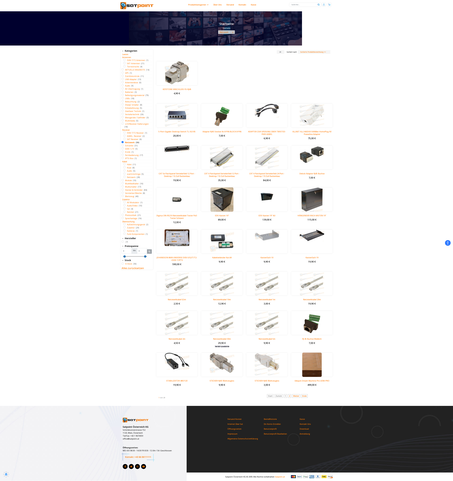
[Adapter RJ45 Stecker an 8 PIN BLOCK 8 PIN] (222, 115)
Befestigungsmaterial (135, 95)
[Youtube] (143, 466)
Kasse (253, 4)
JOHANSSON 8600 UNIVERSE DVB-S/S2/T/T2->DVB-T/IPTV (177, 258)
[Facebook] (125, 466)
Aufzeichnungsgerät (136, 224)
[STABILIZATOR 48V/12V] (177, 361)
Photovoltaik (131, 215)
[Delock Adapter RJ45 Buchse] (312, 154)
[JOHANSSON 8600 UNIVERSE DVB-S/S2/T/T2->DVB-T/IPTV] (177, 237)
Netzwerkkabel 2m (177, 339)
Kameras (131, 231)
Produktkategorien (197, 4)
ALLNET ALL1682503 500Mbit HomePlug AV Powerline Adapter (311, 132)
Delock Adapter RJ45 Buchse (312, 173)
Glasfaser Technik (133, 111)
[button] (6, 475)
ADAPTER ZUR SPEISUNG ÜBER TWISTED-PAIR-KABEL (267, 132)
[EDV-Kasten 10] (221, 199)
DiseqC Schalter (132, 105)
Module (128, 180)
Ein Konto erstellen (272, 424)
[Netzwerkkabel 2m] (177, 322)
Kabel (124, 161)
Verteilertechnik (132, 114)
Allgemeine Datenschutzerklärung (242, 438)
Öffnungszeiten (234, 429)
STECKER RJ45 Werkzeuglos (222, 380)
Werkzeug (130, 196)
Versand (230, 4)
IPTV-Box (129, 158)
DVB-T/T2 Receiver (135, 133)
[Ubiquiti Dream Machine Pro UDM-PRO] (312, 364)
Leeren (125, 54)
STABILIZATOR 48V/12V (177, 380)
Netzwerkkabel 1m (267, 299)
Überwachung (128, 221)
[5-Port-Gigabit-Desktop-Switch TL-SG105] (177, 115)
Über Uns (217, 4)
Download (304, 429)
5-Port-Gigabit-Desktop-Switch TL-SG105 (176, 131)
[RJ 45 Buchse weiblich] (312, 322)
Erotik (128, 152)
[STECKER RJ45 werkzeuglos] (267, 363)
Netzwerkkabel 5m (267, 339)
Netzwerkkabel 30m (222, 339)
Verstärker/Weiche (133, 193)
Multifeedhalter (132, 183)
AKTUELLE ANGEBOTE (135, 70)
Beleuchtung (131, 101)
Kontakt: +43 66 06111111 (138, 457)
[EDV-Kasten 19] (267, 196)
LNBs (127, 98)
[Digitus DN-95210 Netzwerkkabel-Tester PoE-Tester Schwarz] (177, 199)
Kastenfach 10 (266, 257)
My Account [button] (324, 4)
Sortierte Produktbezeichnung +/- (313, 52)
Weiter (296, 396)
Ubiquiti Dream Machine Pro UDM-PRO (312, 380)
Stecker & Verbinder (134, 190)
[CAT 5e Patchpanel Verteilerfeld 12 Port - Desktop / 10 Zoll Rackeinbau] (177, 148)
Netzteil (130, 212)
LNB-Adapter (131, 79)
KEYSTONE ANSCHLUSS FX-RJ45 (177, 89)
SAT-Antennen (133, 63)
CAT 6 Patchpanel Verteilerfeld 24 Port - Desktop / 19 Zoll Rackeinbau (267, 174)
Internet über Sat (235, 424)
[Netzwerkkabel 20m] (312, 283)
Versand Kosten (234, 419)
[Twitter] (131, 466)
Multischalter (131, 186)
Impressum (232, 434)
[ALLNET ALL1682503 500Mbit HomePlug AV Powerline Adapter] (312, 114)
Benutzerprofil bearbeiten (275, 434)
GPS (127, 73)
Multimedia (130, 120)
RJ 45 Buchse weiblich (312, 339)
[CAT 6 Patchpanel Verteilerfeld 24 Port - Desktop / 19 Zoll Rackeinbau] (267, 157)
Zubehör (126, 199)
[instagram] (137, 466)
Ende (304, 396)
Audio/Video (132, 205)
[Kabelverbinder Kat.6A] (222, 241)
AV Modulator (133, 202)
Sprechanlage (131, 218)
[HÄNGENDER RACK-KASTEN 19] (312, 199)
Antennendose (131, 82)
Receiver (126, 130)
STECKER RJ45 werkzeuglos (267, 380)
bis (134, 250)
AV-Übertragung (132, 89)
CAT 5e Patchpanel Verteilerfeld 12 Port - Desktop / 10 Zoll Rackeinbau (177, 174)
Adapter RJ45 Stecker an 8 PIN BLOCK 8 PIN (222, 131)
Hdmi (129, 164)
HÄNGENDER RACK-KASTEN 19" (312, 215)
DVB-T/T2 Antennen (136, 60)
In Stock (129, 263)
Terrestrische (133, 66)
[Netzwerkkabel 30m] (222, 322)
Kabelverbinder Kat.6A (222, 257)
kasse (302, 419)
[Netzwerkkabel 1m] (267, 283)
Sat (128, 209)
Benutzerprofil (270, 429)
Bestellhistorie (270, 419)
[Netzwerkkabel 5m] (267, 322)
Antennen (126, 57)
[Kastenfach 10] (267, 235)
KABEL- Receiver (134, 136)
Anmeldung (305, 434)
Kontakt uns (305, 424)
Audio (128, 85)
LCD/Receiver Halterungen (137, 124)
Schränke (129, 145)
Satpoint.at (280, 476)
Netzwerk (130, 142)
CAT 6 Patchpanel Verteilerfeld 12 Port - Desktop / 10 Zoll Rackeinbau (222, 174)
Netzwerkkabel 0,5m (177, 299)
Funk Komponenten (136, 234)
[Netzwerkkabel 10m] (222, 283)
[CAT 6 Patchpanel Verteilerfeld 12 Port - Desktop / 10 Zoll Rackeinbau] (222, 157)
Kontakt (242, 4)
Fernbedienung (132, 155)
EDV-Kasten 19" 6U (266, 215)
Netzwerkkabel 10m (222, 299)
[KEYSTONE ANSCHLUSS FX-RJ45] (177, 72)
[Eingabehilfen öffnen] (448, 243)
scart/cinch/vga (134, 174)
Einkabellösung (132, 108)
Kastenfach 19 (312, 257)
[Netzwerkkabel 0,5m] (177, 283)
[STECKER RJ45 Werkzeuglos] (222, 362)
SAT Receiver (133, 139)
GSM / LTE (130, 149)
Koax (129, 167)
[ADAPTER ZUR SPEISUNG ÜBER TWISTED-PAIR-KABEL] (267, 110)
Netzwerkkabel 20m (312, 299)
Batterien (129, 92)
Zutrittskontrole (132, 76)
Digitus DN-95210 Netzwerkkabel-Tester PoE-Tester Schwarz (176, 216)
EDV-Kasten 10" (222, 215)
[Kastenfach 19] (312, 235)
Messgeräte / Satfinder (135, 117)
